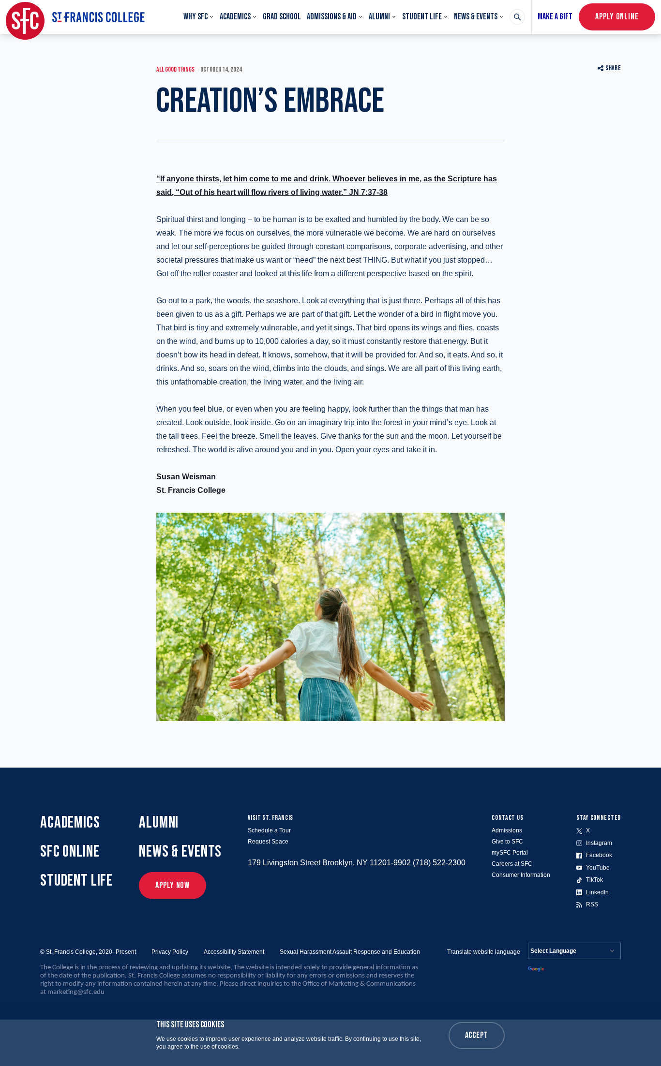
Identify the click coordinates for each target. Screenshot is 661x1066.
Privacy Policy (169, 951)
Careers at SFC (512, 863)
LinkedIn (597, 892)
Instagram (599, 843)
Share (613, 68)
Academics (235, 17)
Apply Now (172, 885)
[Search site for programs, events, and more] (517, 17)
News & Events (475, 17)
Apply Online (617, 17)
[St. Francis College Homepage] (75, 17)
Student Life (422, 17)
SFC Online (70, 851)
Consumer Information (521, 875)
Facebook (599, 855)
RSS (592, 904)
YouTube (598, 867)
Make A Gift (555, 17)
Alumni (379, 17)
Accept (476, 1035)
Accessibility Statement (234, 951)
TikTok (594, 879)
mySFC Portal (510, 852)
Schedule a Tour (269, 830)
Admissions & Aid (332, 17)
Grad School (282, 17)
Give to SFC (507, 841)
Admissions (507, 830)
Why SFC (195, 17)
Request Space (268, 841)
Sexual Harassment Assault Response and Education (350, 951)
